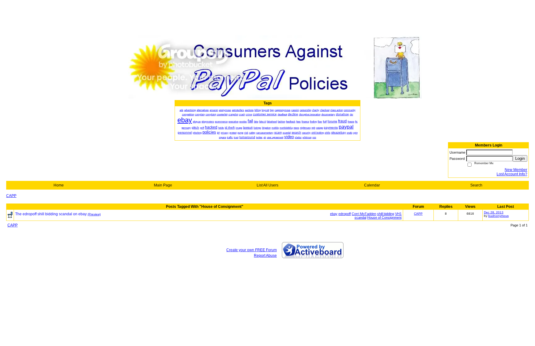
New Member (516, 170)
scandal (360, 217)
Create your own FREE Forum (251, 250)
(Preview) (94, 214)
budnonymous (498, 215)
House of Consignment (384, 217)
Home (59, 185)
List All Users (267, 185)
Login (520, 158)
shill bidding (385, 214)
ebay (333, 214)
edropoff (344, 214)
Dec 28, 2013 (493, 212)
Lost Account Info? (512, 174)
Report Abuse (265, 255)
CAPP (11, 196)
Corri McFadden (364, 214)
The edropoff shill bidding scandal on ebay (51, 214)
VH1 (398, 214)
